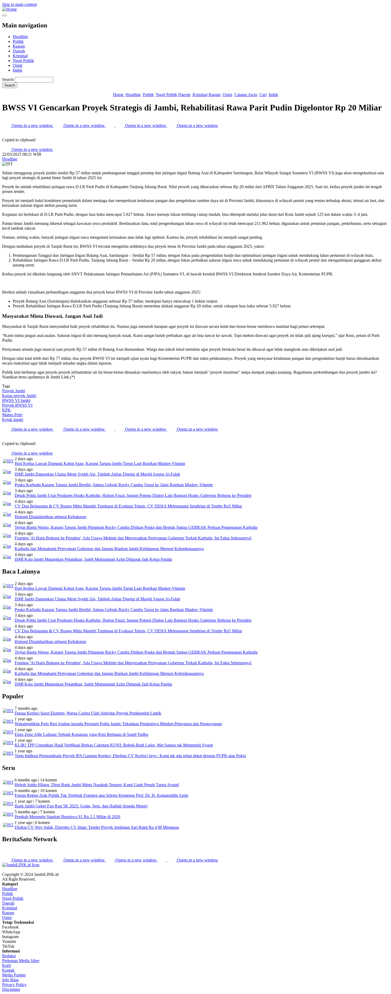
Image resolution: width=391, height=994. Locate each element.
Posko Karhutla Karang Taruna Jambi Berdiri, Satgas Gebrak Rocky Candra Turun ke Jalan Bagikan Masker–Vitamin (114, 484)
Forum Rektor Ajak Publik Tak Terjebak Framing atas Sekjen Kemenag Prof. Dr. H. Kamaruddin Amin (101, 795)
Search (8, 79)
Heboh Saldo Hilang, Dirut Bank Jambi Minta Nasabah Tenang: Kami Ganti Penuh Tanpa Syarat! (97, 784)
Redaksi (9, 956)
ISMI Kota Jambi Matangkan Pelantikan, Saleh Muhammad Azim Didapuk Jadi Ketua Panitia (93, 559)
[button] (6, 135)
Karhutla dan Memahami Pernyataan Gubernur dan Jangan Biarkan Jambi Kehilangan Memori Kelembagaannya (109, 548)
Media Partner (14, 975)
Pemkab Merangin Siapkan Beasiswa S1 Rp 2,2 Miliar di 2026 (67, 816)
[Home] (9, 9)
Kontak (8, 970)
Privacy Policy (14, 984)
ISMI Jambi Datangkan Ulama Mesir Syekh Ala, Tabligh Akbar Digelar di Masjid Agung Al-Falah (97, 474)
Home (118, 94)
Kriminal (20, 55)
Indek (17, 70)
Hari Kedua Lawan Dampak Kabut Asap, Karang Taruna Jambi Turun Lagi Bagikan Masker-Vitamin (100, 463)
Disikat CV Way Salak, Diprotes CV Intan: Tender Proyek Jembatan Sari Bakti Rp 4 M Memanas (97, 827)
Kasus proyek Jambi (19, 395)
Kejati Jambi (12, 419)
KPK (6, 410)
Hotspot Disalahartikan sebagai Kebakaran (50, 516)
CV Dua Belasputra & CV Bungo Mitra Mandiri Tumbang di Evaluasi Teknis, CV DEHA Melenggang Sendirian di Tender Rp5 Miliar (128, 506)
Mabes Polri (12, 415)
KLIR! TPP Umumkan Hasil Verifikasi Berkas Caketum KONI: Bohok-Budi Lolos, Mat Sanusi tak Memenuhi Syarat (114, 745)
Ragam (19, 46)
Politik (18, 41)
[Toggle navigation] (4, 15)
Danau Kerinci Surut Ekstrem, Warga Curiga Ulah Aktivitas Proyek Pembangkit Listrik (88, 713)
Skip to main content (19, 4)
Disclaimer (11, 989)
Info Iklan (10, 979)
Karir (6, 965)
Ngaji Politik (23, 60)
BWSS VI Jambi (16, 400)
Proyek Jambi (13, 391)
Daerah (19, 51)
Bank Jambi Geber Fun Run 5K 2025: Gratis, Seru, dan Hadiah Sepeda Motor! (81, 806)
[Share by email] (110, 125)
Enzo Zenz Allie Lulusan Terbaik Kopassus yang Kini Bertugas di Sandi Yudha (81, 734)
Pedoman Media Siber (20, 960)
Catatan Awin (245, 94)
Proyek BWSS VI (17, 405)
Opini (17, 65)
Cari (263, 94)
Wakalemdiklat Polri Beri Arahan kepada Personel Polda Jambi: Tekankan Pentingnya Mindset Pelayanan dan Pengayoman (118, 723)
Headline (20, 36)
